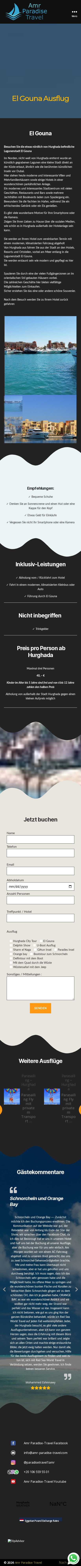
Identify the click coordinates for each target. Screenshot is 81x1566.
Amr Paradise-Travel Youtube (45, 1481)
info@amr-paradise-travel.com (45, 1453)
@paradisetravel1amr (39, 1462)
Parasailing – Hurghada (28, 1082)
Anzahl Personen (18, 893)
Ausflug (12, 931)
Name (11, 833)
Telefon (12, 846)
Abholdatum (15, 880)
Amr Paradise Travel (28, 1562)
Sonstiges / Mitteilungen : (24, 974)
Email (10, 864)
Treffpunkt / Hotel (19, 911)
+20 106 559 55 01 (36, 1472)
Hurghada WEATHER (40, 1504)
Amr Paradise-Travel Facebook (46, 1443)
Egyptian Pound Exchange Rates (42, 1520)
